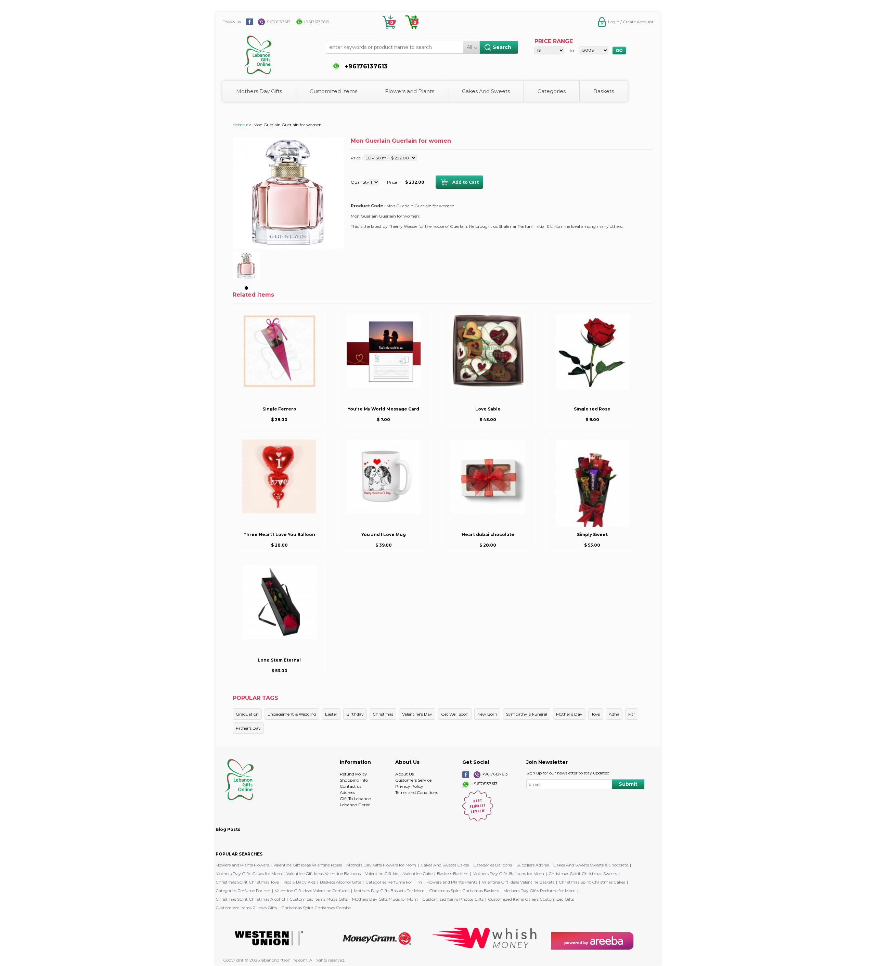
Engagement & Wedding (292, 714)
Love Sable (488, 409)
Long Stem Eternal (279, 660)
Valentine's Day (417, 714)
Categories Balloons (492, 864)
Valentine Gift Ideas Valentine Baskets (518, 882)
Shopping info (354, 780)
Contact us (350, 786)
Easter (331, 714)
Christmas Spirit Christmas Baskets (464, 890)
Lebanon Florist (355, 804)
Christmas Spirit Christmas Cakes (592, 882)
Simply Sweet (592, 534)
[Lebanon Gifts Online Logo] (275, 51)
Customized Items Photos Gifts (453, 899)
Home (239, 124)
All (469, 47)
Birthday (355, 714)
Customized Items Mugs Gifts (318, 899)
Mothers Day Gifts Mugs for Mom (385, 899)
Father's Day (248, 728)
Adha (614, 714)
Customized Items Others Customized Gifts (531, 899)
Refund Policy (353, 773)
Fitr (631, 714)
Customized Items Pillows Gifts (246, 907)
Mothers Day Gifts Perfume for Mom (539, 890)
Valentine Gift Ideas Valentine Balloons (323, 873)
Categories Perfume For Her (243, 890)
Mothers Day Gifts (259, 91)
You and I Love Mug (383, 534)
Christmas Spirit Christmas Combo (316, 907)
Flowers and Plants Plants (451, 882)
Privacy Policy (409, 786)
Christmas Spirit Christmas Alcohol (250, 899)
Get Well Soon (454, 714)
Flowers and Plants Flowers (242, 864)
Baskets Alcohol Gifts (340, 882)
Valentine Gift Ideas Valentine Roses (307, 864)
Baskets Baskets (452, 873)
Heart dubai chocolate (488, 534)
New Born (487, 714)
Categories (552, 91)
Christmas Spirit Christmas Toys (247, 882)
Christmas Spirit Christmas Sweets (583, 873)
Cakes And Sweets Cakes (445, 864)
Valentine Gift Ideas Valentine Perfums (312, 890)
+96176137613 (278, 21)
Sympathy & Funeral (526, 714)
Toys (595, 714)
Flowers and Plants (409, 91)
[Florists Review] (477, 819)
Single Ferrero (279, 409)
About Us (404, 773)
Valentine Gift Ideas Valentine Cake (399, 873)
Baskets (603, 91)
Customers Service (413, 780)
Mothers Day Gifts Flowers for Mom (381, 864)
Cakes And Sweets (486, 91)
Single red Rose (592, 409)
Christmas (383, 714)
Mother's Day (569, 714)
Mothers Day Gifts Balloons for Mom (508, 873)
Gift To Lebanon (355, 798)
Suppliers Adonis (532, 864)
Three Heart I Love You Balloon (279, 534)
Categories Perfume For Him (393, 882)
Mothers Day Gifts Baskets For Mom (389, 890)
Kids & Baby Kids (299, 882)
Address (347, 792)
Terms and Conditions (416, 792)
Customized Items (333, 91)
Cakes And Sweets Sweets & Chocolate (590, 864)
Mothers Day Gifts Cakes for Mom (249, 873)
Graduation (247, 714)
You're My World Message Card (383, 409)
